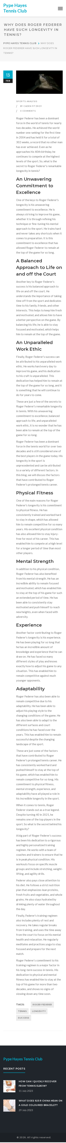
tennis (22, 1011)
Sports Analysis (26, 101)
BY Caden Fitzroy (31, 106)
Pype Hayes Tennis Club (15, 8)
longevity (39, 1011)
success (23, 1018)
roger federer (42, 1004)
